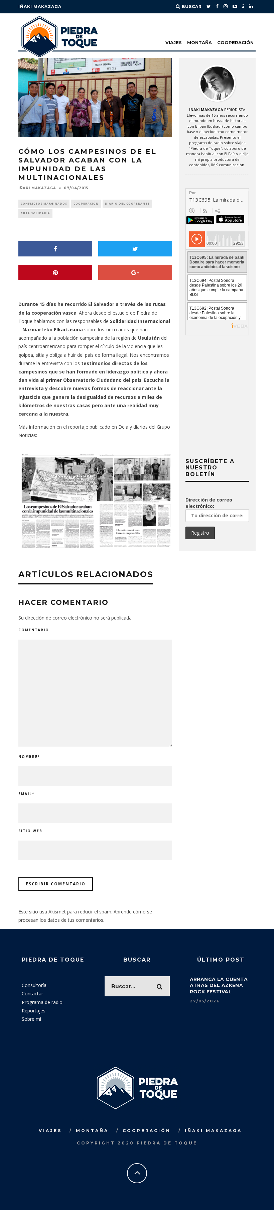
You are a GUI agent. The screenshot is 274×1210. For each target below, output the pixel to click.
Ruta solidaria (35, 213)
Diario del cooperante (127, 203)
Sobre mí (31, 1019)
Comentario (33, 630)
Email (26, 793)
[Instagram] (226, 6)
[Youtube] (235, 6)
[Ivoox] (243, 6)
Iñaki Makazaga (39, 6)
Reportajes (33, 1010)
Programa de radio (42, 1002)
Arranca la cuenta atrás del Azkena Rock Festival (219, 985)
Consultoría (34, 985)
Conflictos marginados (44, 203)
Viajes (173, 42)
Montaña (199, 42)
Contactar (32, 993)
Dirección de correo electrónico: (208, 503)
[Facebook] (217, 6)
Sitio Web (30, 831)
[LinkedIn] (251, 6)
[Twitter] (209, 6)
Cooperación (235, 42)
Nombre (29, 756)
